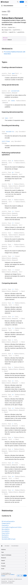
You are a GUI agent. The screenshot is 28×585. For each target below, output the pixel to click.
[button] (18, 2)
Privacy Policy (11, 581)
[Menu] (26, 2)
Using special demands (10, 85)
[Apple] (2, 545)
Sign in (21, 1)
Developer (7, 545)
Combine (4, 11)
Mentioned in (7, 49)
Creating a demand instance (12, 67)
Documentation (8, 5)
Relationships (7, 511)
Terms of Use (4, 581)
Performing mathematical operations (11, 154)
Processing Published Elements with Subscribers (14, 53)
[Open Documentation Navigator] (2, 6)
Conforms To (6, 516)
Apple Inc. (11, 579)
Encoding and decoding (10, 125)
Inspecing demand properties (12, 112)
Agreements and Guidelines (7, 582)
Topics (4, 62)
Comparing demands (9, 283)
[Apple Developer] (5, 2)
